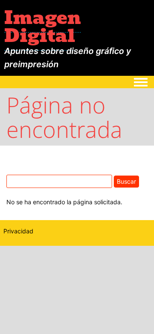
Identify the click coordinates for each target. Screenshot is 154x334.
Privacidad (18, 231)
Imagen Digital (42, 26)
